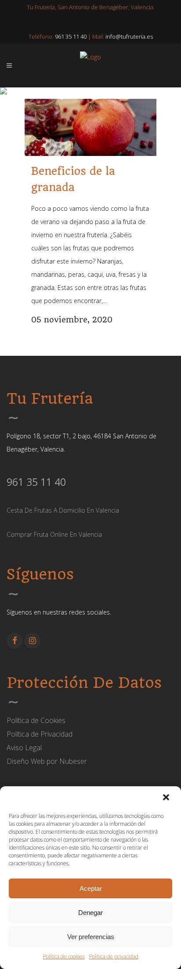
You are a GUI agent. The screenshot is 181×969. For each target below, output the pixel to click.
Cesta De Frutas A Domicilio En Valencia (63, 510)
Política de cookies (64, 956)
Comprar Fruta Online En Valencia (54, 534)
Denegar (90, 912)
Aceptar (91, 888)
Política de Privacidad (39, 734)
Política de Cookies (36, 720)
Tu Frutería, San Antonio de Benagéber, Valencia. (91, 7)
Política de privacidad (113, 956)
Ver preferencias (90, 936)
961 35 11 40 (36, 482)
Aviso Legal (24, 747)
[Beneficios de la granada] (90, 127)
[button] (167, 798)
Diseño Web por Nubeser (47, 761)
